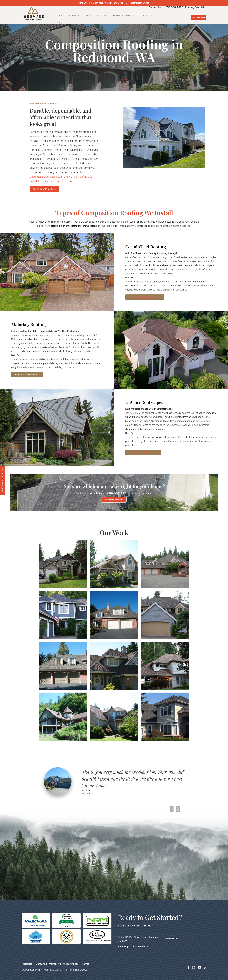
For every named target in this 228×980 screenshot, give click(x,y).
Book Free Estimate (114, 499)
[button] (60, 22)
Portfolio (132, 15)
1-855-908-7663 (173, 7)
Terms (85, 963)
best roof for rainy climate (83, 140)
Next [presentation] (178, 809)
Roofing (74, 15)
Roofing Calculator (195, 7)
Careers (40, 963)
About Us (27, 963)
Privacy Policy (70, 963)
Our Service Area (140, 946)
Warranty (53, 963)
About (63, 15)
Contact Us (155, 7)
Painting (118, 15)
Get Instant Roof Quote (137, 3)
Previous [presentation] (172, 809)
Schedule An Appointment (136, 925)
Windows (102, 15)
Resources (149, 15)
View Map (123, 946)
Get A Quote (198, 17)
